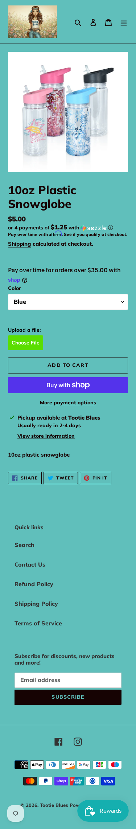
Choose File (26, 342)
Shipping (19, 243)
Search (24, 544)
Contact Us (30, 564)
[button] (60, 227)
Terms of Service (38, 623)
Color (14, 288)
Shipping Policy (36, 603)
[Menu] (123, 22)
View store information (46, 436)
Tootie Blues (55, 805)
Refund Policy (34, 584)
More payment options (68, 402)
